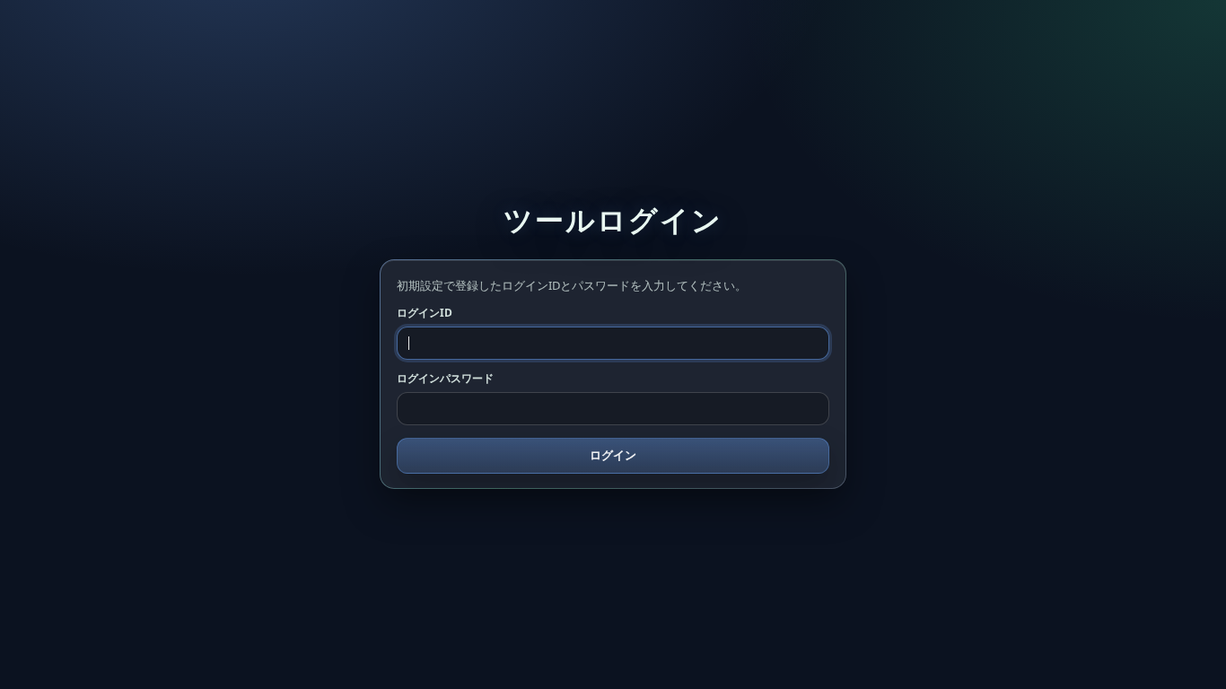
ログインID (424, 312)
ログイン (613, 455)
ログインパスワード (445, 378)
